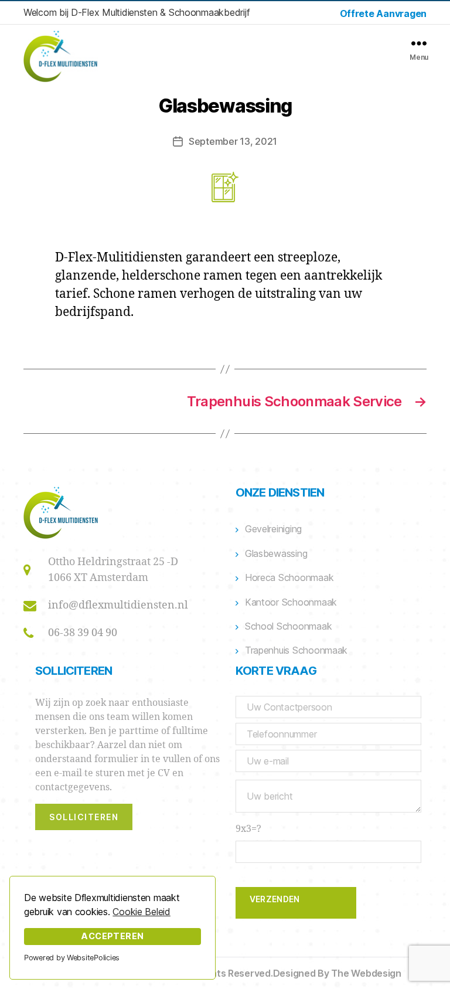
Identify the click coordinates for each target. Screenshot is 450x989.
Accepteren (112, 936)
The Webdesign (366, 973)
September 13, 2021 (233, 141)
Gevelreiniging (273, 529)
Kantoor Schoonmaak (291, 602)
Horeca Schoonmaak (289, 577)
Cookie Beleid (141, 911)
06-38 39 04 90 (82, 633)
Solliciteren (83, 817)
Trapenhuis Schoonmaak (296, 650)
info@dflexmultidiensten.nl (118, 605)
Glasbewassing (276, 553)
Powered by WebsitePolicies (72, 957)
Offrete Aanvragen (383, 13)
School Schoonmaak (288, 626)
